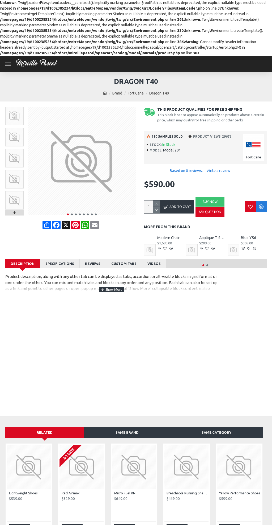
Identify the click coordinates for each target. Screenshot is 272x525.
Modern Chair (168, 238)
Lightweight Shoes (23, 493)
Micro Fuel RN (124, 493)
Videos (154, 263)
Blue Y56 (248, 238)
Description (23, 263)
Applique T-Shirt (212, 238)
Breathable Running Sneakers (188, 493)
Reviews (92, 263)
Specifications (59, 263)
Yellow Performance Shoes (239, 493)
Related (45, 432)
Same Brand (127, 432)
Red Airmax (71, 493)
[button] (68, 214)
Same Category (216, 432)
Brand (117, 93)
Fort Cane (136, 93)
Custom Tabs (124, 263)
